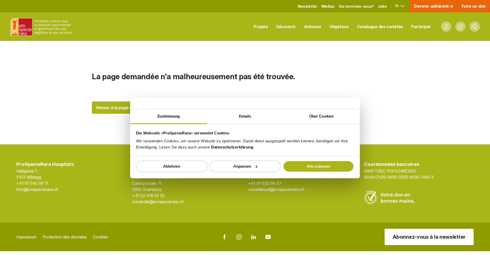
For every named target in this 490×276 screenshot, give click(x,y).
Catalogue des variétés (380, 26)
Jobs (382, 6)
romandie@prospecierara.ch (158, 201)
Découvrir (286, 26)
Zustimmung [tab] (168, 116)
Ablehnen (171, 166)
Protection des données (65, 236)
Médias (328, 6)
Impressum (26, 236)
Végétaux (339, 26)
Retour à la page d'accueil (122, 107)
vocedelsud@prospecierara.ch (276, 189)
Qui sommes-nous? (356, 6)
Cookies (100, 236)
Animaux (312, 26)
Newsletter (307, 6)
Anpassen (242, 166)
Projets (261, 26)
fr (397, 6)
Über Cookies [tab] (321, 116)
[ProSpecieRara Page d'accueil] (42, 27)
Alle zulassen (318, 166)
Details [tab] (245, 116)
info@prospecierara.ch (37, 189)
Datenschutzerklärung (232, 147)
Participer (421, 26)
